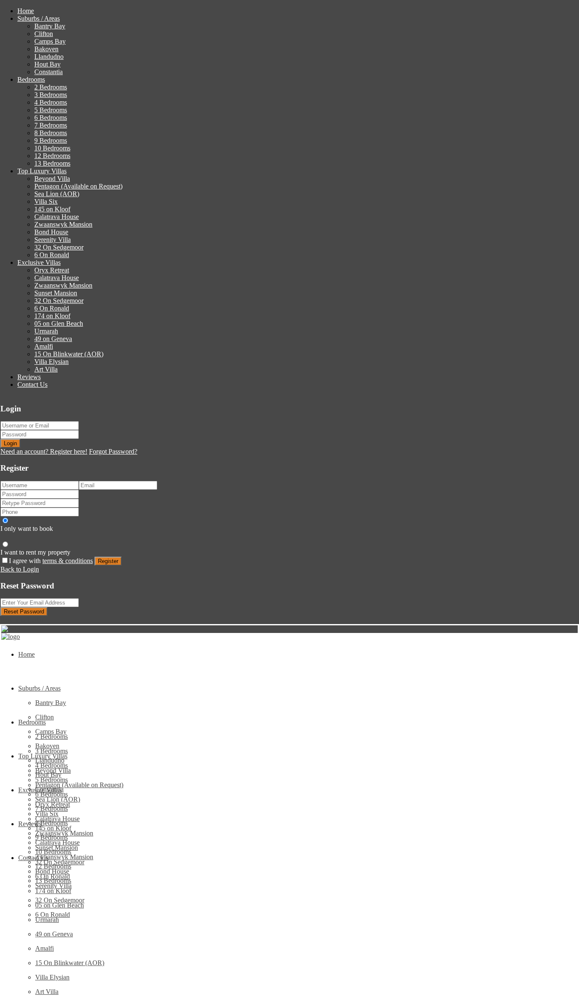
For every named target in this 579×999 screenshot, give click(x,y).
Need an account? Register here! (43, 451)
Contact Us (32, 384)
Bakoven (46, 49)
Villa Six (46, 201)
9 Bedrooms (50, 140)
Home (25, 10)
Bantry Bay (49, 26)
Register (108, 561)
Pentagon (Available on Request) (78, 186)
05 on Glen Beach (58, 323)
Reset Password (24, 611)
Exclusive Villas (39, 262)
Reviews (29, 376)
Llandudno (49, 56)
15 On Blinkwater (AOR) (68, 354)
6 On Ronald (51, 254)
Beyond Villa (52, 178)
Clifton (43, 33)
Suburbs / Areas (38, 18)
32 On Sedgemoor (59, 247)
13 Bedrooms (52, 163)
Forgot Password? (113, 451)
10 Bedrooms (52, 148)
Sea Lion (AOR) (56, 193)
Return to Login (21, 619)
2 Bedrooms (50, 87)
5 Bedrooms (50, 110)
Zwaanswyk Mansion (63, 224)
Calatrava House (56, 216)
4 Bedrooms (50, 102)
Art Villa (46, 369)
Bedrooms (31, 79)
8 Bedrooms (50, 132)
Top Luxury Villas (42, 171)
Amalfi (43, 346)
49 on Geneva (53, 338)
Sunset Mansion (55, 293)
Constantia (48, 71)
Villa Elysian (51, 361)
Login (10, 443)
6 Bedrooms (50, 117)
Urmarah (46, 331)
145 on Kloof (52, 209)
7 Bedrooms (50, 125)
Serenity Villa (52, 239)
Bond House (51, 232)
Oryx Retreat (51, 270)
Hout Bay (47, 64)
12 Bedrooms (52, 155)
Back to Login (19, 569)
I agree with (51, 560)
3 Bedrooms (50, 94)
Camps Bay (50, 41)
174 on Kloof (52, 315)
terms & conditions (67, 560)
